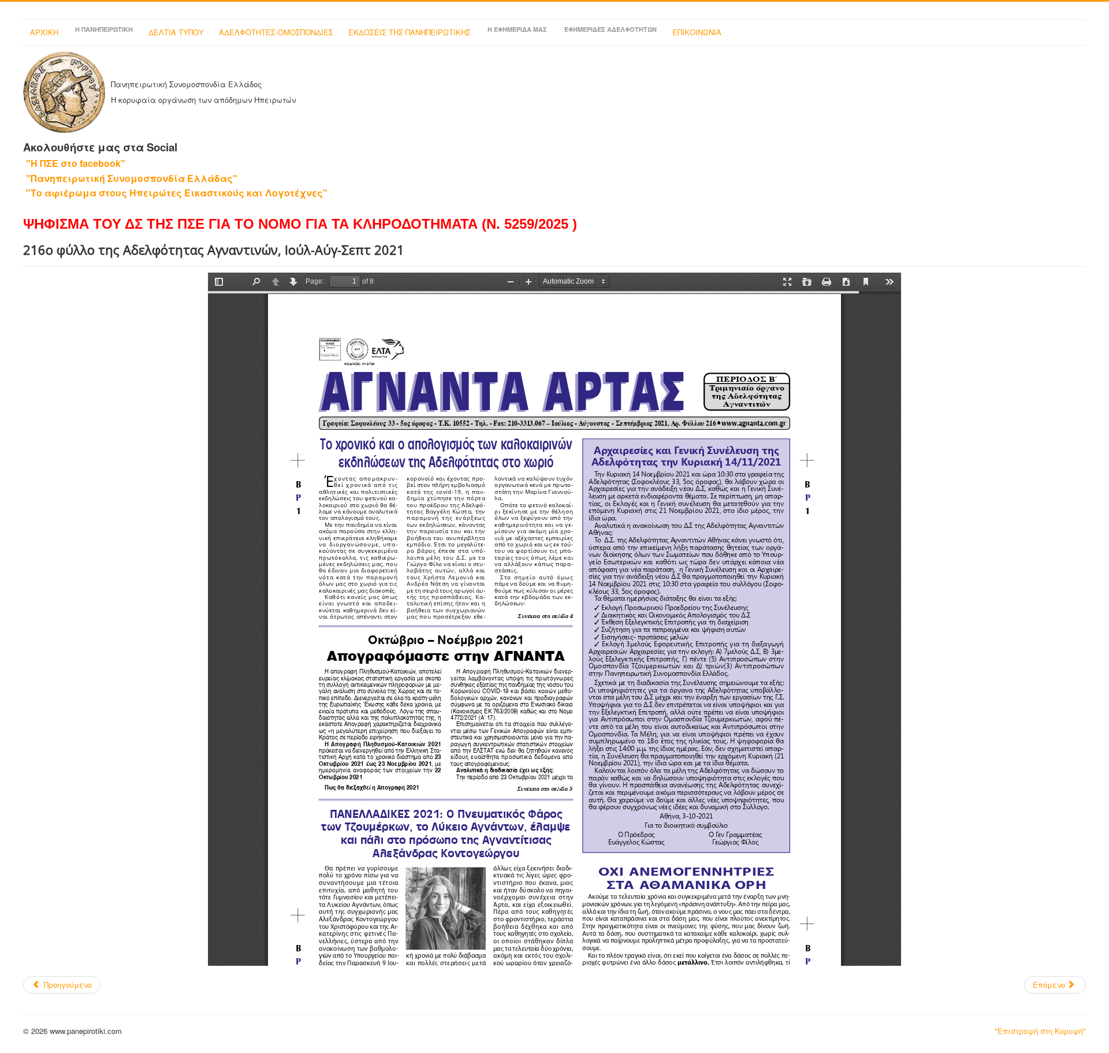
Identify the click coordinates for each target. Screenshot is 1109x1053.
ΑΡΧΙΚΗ (44, 32)
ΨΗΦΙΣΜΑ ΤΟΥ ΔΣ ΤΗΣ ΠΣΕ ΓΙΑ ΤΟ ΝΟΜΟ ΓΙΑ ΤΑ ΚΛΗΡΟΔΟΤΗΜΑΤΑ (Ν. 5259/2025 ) (300, 224)
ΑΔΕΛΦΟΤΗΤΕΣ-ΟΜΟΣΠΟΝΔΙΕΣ (276, 32)
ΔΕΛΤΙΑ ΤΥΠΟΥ (176, 32)
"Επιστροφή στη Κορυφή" (1040, 1030)
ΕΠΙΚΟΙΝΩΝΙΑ (696, 32)
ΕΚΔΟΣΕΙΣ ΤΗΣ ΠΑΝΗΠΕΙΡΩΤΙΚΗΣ (409, 32)
